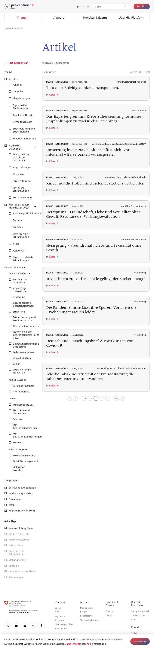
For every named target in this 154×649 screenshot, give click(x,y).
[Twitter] (7, 625)
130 (90, 398)
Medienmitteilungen (87, 609)
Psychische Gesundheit (60, 618)
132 (102, 398)
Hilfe (133, 619)
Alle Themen (61, 628)
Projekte (109, 611)
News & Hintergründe (57, 62)
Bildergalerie (86, 615)
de (78, 6)
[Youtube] (16, 625)
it (83, 6)
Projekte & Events (95, 17)
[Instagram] (32, 625)
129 (84, 398)
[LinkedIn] (24, 625)
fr (88, 6)
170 (116, 398)
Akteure (58, 17)
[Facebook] (41, 625)
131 (96, 398)
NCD (57, 612)
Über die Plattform (131, 17)
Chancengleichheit (64, 624)
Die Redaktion (138, 615)
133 (107, 398)
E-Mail (134, 633)
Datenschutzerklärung (77, 643)
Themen (22, 17)
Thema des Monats (89, 620)
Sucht (57, 607)
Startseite (9, 28)
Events (109, 615)
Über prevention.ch (140, 611)
